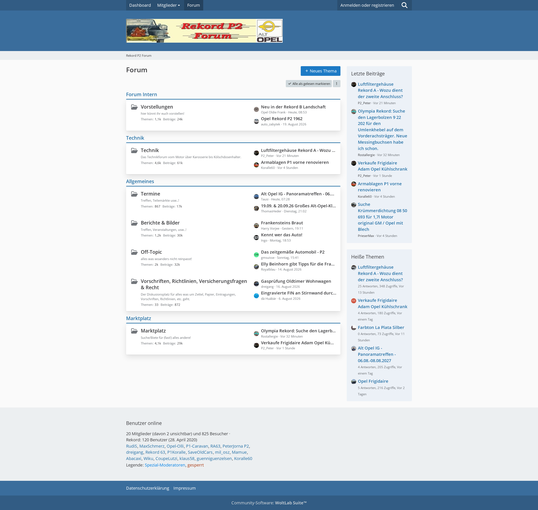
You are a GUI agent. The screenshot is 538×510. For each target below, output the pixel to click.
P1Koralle (176, 452)
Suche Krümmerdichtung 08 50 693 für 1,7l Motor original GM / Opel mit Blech (382, 216)
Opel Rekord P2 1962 (281, 118)
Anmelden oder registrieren (367, 5)
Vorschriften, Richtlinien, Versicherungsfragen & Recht (194, 284)
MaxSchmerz (151, 446)
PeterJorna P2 (236, 446)
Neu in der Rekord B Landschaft (293, 107)
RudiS (131, 446)
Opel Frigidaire (373, 381)
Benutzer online (144, 423)
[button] (336, 83)
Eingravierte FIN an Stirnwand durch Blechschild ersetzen (298, 293)
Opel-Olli (175, 446)
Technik (135, 137)
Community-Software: (269, 503)
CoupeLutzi (166, 458)
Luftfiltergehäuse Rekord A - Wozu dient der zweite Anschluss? (298, 150)
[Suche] (404, 5)
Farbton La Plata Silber (381, 327)
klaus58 (186, 458)
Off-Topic (151, 251)
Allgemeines (140, 181)
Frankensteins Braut (282, 223)
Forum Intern (141, 94)
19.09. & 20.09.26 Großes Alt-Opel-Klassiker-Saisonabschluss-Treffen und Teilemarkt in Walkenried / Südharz (298, 206)
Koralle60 (365, 196)
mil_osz (222, 452)
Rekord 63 (155, 452)
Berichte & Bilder (160, 222)
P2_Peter (364, 103)
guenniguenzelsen (214, 458)
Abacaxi (133, 458)
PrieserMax (366, 236)
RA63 (215, 446)
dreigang (134, 452)
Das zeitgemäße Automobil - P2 (292, 252)
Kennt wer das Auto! (281, 235)
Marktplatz (138, 318)
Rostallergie (366, 155)
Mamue (239, 452)
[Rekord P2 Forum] (269, 31)
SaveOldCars (200, 452)
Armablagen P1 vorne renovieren (295, 162)
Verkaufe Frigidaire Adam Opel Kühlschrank (298, 343)
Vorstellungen (157, 106)
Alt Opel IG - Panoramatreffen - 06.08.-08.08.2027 (298, 194)
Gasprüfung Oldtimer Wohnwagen (296, 281)
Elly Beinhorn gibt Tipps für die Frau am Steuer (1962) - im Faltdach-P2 (298, 264)
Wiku (148, 458)
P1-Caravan (197, 446)
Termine (150, 193)
